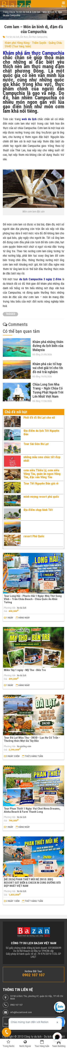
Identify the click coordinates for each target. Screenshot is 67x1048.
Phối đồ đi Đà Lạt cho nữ (39, 417)
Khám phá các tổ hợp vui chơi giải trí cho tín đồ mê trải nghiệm (48, 368)
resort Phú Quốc (33, 536)
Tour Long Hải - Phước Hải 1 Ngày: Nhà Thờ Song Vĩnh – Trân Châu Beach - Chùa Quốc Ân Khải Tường (33, 599)
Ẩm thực (24, 37)
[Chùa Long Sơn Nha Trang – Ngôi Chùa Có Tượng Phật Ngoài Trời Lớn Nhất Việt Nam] (17, 392)
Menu (63, 6)
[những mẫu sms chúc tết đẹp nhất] (12, 461)
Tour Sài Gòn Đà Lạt (36, 444)
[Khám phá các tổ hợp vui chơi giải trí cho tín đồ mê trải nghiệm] (17, 369)
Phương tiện (9, 608)
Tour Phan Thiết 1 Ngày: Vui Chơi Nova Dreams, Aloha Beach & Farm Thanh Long (32, 810)
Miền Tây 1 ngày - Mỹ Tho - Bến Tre (25, 670)
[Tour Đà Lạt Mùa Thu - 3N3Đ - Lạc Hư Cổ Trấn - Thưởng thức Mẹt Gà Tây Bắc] (33, 715)
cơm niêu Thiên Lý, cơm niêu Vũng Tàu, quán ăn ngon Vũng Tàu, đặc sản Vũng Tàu (41, 474)
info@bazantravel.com (21, 1012)
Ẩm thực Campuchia (38, 37)
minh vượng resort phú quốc (41, 496)
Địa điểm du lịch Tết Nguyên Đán (41, 432)
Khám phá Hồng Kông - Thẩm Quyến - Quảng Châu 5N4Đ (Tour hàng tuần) (33, 44)
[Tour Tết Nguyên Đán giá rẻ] (12, 487)
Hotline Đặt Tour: (33, 971)
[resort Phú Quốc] (12, 540)
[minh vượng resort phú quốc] (12, 500)
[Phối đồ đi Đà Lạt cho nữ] (12, 421)
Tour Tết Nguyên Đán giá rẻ (40, 483)
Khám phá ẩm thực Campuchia (33, 53)
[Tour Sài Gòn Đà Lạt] (12, 448)
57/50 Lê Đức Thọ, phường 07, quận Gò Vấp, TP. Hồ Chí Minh (36, 997)
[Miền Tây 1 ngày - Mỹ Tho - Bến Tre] (33, 647)
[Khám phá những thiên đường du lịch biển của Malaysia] (17, 347)
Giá (5, 611)
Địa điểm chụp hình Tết (38, 510)
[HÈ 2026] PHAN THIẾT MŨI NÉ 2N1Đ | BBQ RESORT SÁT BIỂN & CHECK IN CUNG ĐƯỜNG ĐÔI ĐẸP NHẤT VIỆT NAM (32, 883)
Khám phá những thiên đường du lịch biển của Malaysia (48, 346)
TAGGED (10, 314)
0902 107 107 (16, 1005)
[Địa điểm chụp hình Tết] (12, 513)
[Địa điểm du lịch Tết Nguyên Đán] (12, 434)
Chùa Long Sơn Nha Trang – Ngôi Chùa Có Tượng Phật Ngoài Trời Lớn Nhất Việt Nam (48, 390)
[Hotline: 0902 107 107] (6, 1032)
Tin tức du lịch (12, 37)
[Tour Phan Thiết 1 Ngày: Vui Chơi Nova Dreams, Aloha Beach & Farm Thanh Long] (33, 786)
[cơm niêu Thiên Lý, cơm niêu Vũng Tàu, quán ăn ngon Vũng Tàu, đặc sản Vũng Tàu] (12, 474)
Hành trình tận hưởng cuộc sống (15, 6)
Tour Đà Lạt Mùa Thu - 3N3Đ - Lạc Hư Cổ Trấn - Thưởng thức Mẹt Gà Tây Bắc (32, 739)
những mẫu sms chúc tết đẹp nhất (41, 458)
